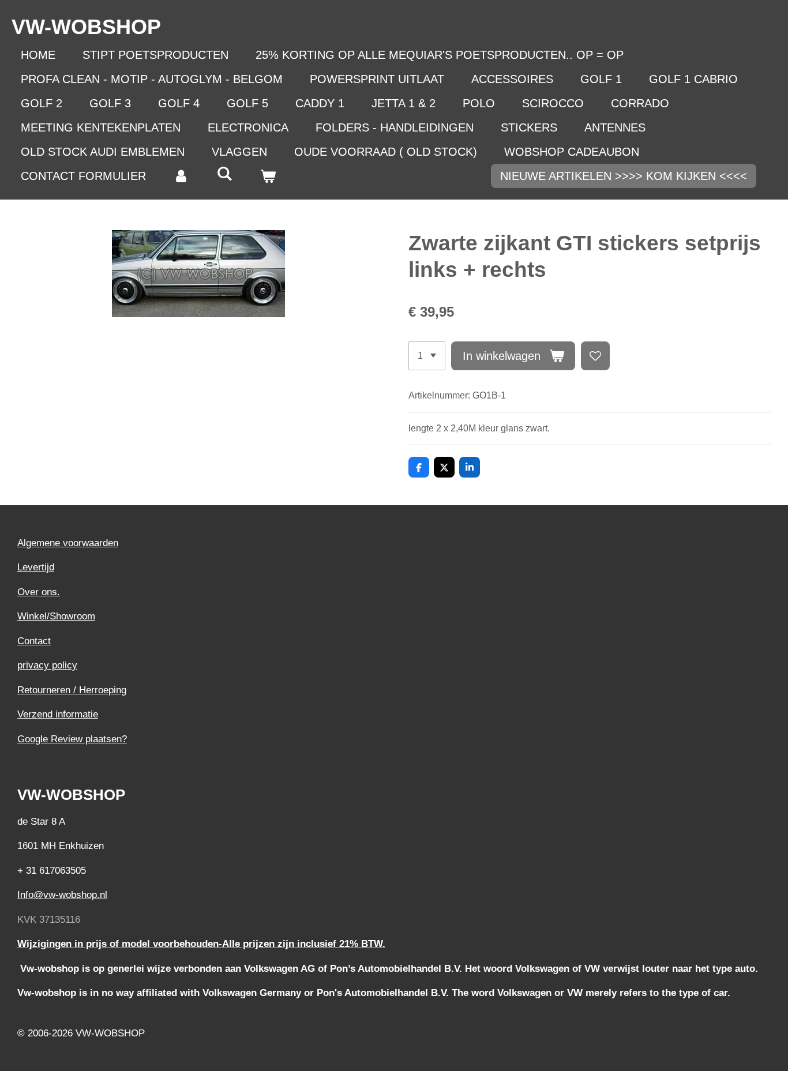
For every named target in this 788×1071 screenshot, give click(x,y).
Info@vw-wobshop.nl (62, 894)
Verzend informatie (57, 714)
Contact (34, 641)
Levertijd (35, 567)
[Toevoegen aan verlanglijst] (595, 355)
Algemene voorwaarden (67, 543)
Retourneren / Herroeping (71, 690)
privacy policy (47, 665)
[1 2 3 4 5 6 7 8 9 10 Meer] (426, 355)
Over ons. (38, 592)
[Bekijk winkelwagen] (267, 176)
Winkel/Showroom (56, 616)
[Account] (181, 176)
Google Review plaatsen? (72, 739)
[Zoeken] (224, 174)
